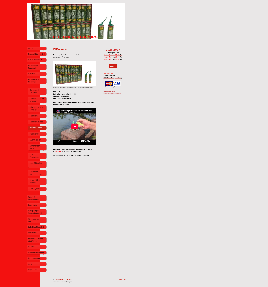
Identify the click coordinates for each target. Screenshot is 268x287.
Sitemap (69, 279)
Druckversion (60, 279)
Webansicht (123, 279)
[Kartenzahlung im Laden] (112, 83)
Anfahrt (113, 66)
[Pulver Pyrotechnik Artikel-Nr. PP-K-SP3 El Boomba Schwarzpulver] (74, 73)
